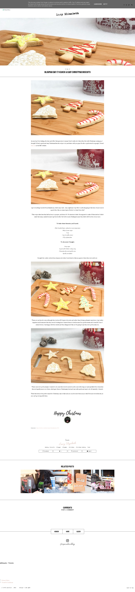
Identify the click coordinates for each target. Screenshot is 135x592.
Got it (105, 4)
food (89, 447)
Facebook (46, 451)
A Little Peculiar (7, 587)
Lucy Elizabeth (67, 443)
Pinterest (75, 451)
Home (68, 532)
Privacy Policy (5, 580)
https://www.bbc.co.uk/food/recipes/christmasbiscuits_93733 (47, 428)
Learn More (98, 4)
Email (90, 451)
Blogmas (65, 447)
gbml (29, 587)
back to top (130, 587)
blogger (59, 447)
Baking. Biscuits (50, 447)
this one (33, 145)
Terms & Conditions (7, 582)
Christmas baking (81, 447)
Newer (56, 532)
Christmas (71, 447)
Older (79, 532)
